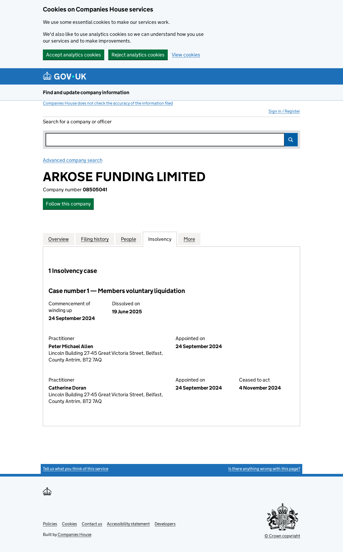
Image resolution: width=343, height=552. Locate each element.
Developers (165, 523)
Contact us (92, 523)
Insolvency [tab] (160, 239)
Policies (50, 523)
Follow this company (68, 204)
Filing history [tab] (95, 239)
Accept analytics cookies (73, 55)
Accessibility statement (128, 523)
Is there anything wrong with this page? (264, 468)
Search (291, 139)
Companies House (74, 534)
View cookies (186, 54)
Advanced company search (72, 160)
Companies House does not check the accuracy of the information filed (108, 103)
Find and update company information (86, 92)
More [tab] (189, 239)
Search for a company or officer (77, 122)
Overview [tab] (58, 239)
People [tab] (128, 239)
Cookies (69, 523)
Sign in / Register (284, 111)
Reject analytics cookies (138, 55)
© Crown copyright (282, 535)
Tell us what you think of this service (75, 468)
